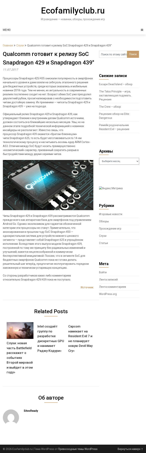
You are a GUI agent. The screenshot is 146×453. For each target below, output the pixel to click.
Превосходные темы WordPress (78, 449)
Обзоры (104, 221)
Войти (103, 272)
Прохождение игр (110, 228)
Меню (7, 29)
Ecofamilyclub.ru (73, 11)
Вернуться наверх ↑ (130, 449)
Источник (87, 287)
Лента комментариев (112, 286)
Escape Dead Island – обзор (116, 84)
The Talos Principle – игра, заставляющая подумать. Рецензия (115, 95)
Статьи (103, 243)
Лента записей (108, 279)
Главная (8, 45)
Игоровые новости (110, 214)
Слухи (20, 45)
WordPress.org (108, 294)
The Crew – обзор (110, 106)
